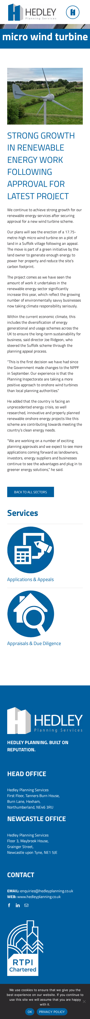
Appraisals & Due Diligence (34, 643)
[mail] (26, 905)
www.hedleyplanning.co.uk (39, 896)
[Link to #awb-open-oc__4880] (72, 12)
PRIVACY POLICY (52, 1012)
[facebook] (9, 905)
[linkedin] (18, 905)
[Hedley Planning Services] (32, 5)
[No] (84, 1001)
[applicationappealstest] (30, 528)
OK (30, 1012)
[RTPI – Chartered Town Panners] (25, 922)
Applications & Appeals (30, 579)
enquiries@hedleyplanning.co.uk (46, 891)
